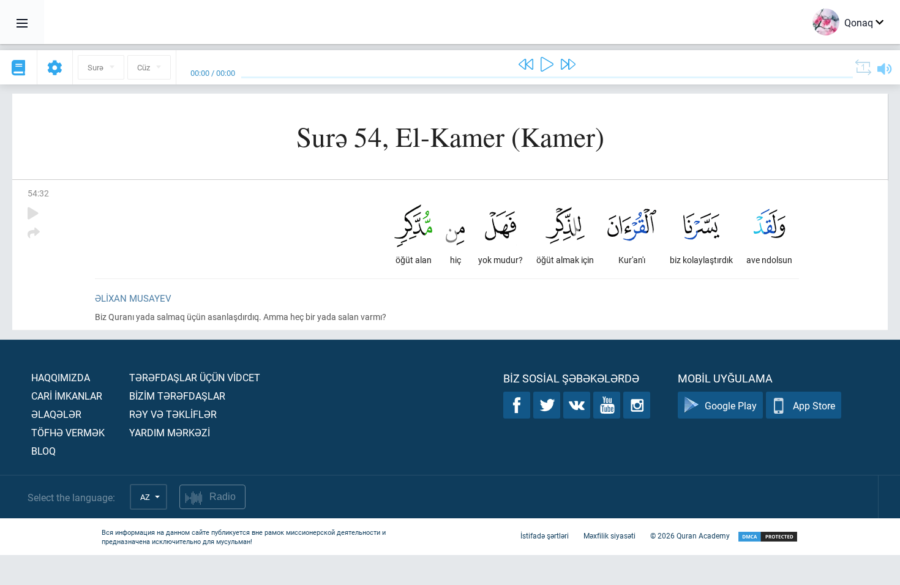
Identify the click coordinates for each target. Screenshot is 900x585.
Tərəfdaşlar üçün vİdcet (194, 377)
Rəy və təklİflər (173, 414)
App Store (814, 405)
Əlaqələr (56, 414)
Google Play (731, 405)
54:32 (38, 193)
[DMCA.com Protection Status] (767, 537)
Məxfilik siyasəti (609, 535)
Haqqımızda (60, 377)
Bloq (43, 450)
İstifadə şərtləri (544, 535)
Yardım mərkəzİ (169, 432)
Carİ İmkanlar (66, 395)
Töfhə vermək (68, 432)
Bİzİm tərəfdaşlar (177, 395)
